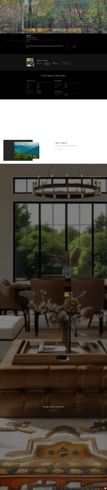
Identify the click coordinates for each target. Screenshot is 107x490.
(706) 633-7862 (47, 63)
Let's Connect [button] (53, 410)
